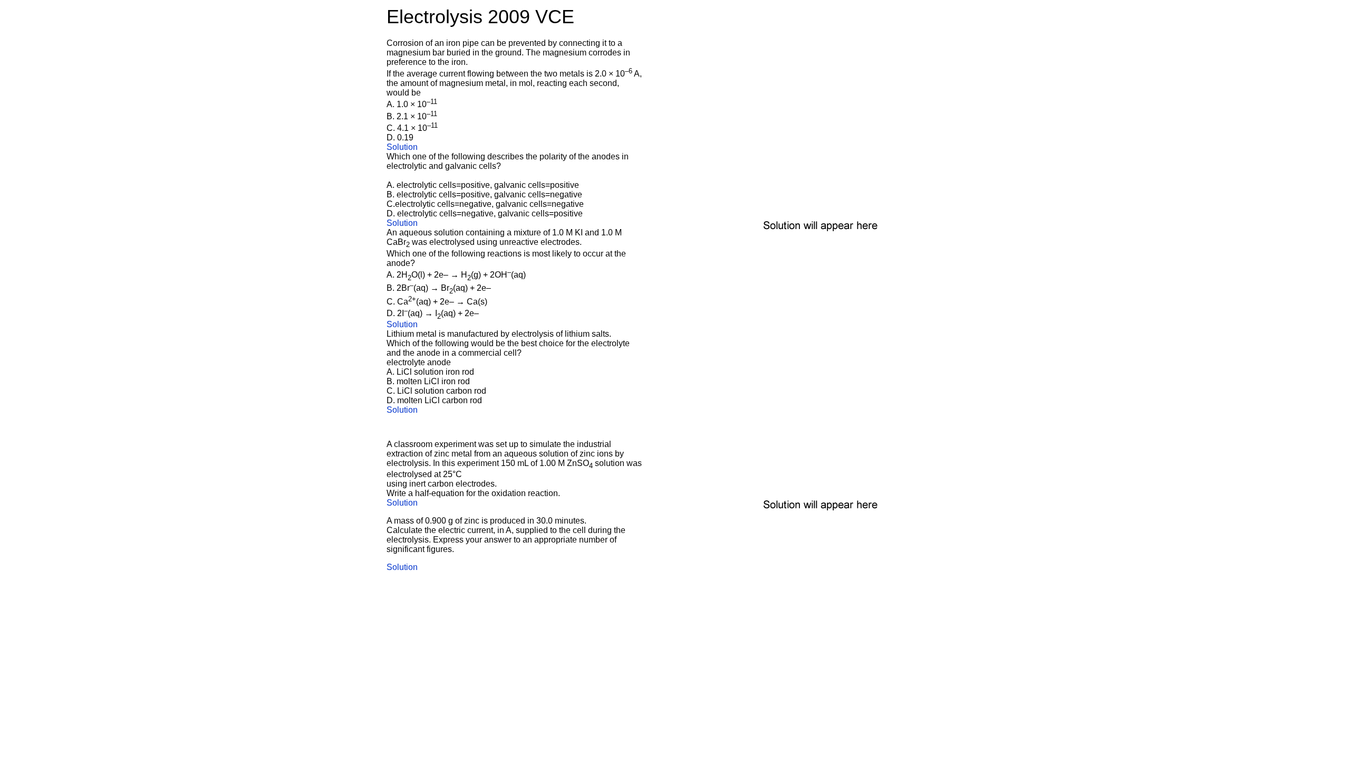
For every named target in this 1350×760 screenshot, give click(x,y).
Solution (402, 146)
